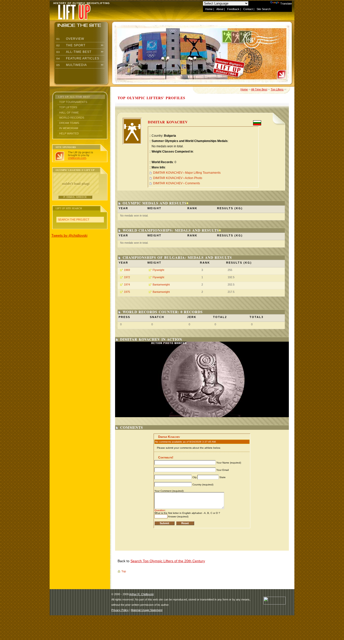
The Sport (70, 45)
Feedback (233, 9)
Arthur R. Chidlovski (141, 594)
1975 (127, 291)
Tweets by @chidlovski (69, 235)
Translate (286, 3)
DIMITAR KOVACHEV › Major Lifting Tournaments (187, 172)
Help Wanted (69, 133)
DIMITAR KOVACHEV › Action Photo (177, 178)
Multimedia (71, 65)
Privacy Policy (120, 610)
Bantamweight (161, 284)
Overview (69, 39)
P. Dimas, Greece (75, 197)
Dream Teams (69, 122)
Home (209, 9)
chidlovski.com (77, 157)
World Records (71, 117)
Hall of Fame (69, 112)
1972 (127, 277)
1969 (127, 269)
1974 (127, 284)
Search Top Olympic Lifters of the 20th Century (167, 561)
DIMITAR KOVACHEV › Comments (176, 183)
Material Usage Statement (146, 610)
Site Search (264, 9)
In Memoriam (68, 128)
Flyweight (158, 269)
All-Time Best (73, 52)
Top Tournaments (73, 101)
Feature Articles (77, 58)
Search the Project (73, 219)
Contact (248, 9)
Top (123, 571)
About (219, 9)
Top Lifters (68, 107)
